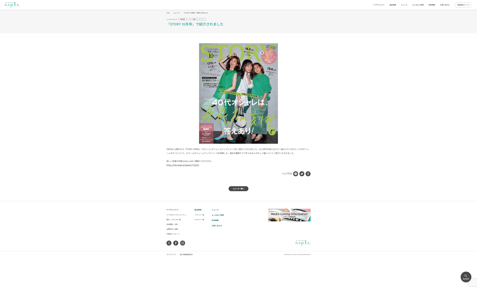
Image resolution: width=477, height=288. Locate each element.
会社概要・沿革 (172, 225)
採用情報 (432, 5)
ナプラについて (379, 5)
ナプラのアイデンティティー (176, 215)
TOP (168, 13)
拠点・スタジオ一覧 (173, 220)
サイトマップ (171, 255)
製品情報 (393, 5)
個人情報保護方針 (186, 255)
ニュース (404, 5)
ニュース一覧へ (238, 189)
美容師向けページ (463, 5)
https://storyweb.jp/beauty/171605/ (182, 165)
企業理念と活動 (172, 229)
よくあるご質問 (418, 5)
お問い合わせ (445, 5)
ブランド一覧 (199, 215)
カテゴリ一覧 (199, 220)
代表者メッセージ (172, 234)
